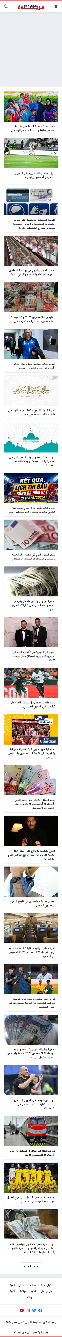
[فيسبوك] (40, 1310)
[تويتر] (34, 1310)
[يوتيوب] (21, 1310)
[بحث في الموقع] (6, 6)
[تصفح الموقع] (56, 6)
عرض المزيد (31, 1266)
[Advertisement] (31, 48)
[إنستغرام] (28, 1310)
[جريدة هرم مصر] (31, 6)
